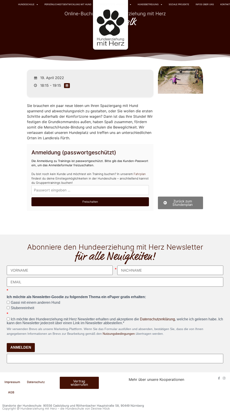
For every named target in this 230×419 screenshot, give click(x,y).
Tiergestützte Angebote (113, 4)
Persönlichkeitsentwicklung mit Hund (67, 4)
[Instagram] (224, 378)
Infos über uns (205, 4)
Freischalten (90, 201)
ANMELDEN (20, 347)
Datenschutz (36, 382)
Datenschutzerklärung (157, 319)
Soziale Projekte (179, 4)
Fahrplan (140, 174)
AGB (11, 392)
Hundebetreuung (148, 4)
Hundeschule (26, 4)
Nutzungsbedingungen (119, 333)
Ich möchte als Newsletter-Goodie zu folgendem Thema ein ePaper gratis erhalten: (76, 297)
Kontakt (225, 4)
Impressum (12, 382)
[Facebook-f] (218, 378)
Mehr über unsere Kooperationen (156, 379)
